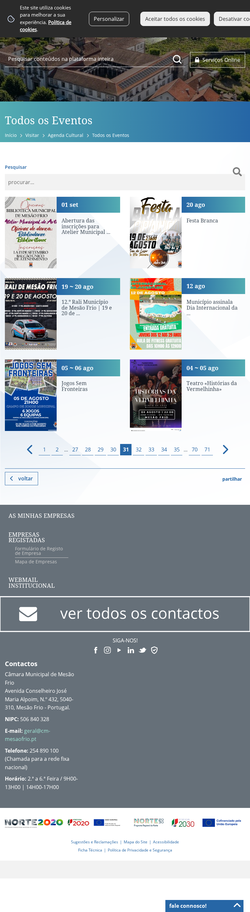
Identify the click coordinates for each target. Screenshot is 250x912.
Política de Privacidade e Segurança (140, 850)
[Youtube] (119, 649)
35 (177, 449)
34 (164, 449)
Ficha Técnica (90, 850)
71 (207, 449)
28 (88, 449)
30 (113, 449)
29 (101, 449)
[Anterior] (27, 449)
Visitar (32, 135)
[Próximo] (221, 449)
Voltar (25, 478)
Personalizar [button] (109, 18)
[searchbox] (95, 59)
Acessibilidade (166, 842)
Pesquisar (16, 167)
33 (151, 449)
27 (75, 449)
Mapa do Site (135, 842)
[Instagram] (107, 649)
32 (139, 449)
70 (195, 449)
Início (11, 135)
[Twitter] (142, 649)
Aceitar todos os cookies (175, 18)
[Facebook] (95, 649)
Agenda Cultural (65, 135)
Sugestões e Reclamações (94, 842)
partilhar (232, 479)
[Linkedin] (131, 649)
